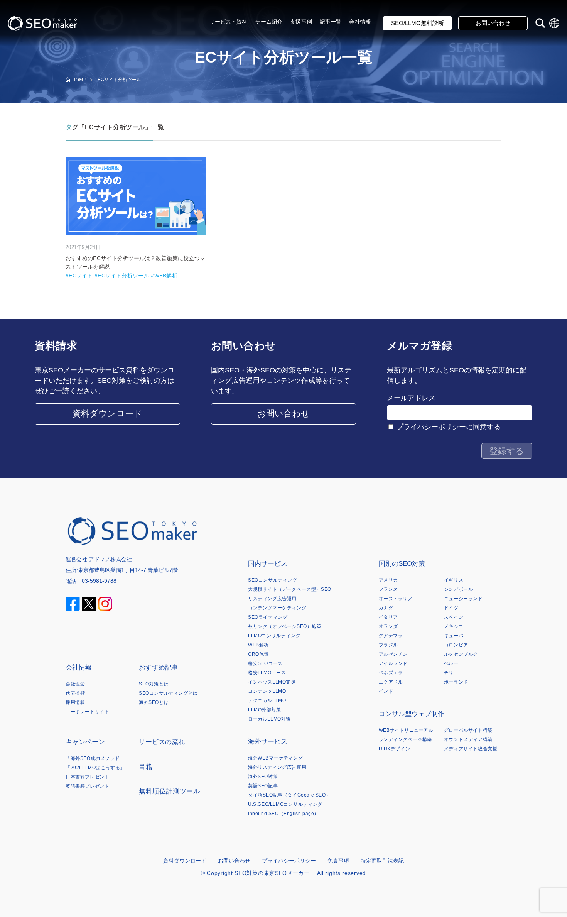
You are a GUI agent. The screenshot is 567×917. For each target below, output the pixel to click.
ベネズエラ (391, 672)
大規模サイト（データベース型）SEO (289, 589)
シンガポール (458, 589)
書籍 (145, 766)
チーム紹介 (269, 22)
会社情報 (360, 22)
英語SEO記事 (263, 785)
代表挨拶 (75, 693)
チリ (449, 672)
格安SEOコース (265, 663)
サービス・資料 (228, 22)
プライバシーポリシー (431, 427)
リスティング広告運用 (272, 598)
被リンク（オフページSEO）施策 (285, 626)
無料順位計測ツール (169, 791)
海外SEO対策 (263, 776)
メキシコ (453, 626)
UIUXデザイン (394, 748)
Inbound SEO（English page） (283, 813)
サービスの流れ (162, 742)
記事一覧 (331, 22)
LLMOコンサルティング (274, 635)
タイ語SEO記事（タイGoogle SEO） (289, 795)
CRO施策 (258, 654)
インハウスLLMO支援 (272, 682)
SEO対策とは (154, 684)
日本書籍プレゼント (87, 777)
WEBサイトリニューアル (406, 730)
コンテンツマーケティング (277, 608)
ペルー (451, 663)
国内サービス (267, 563)
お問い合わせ (493, 23)
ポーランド (456, 682)
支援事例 (301, 22)
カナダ (386, 608)
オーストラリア (396, 598)
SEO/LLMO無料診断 (417, 23)
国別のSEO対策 (402, 563)
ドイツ (451, 608)
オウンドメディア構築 (468, 739)
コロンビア (456, 645)
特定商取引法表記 (382, 861)
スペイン (453, 617)
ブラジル (388, 645)
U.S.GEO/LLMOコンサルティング (285, 804)
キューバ (453, 635)
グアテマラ (391, 635)
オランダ (388, 626)
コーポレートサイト (87, 711)
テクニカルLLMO (267, 700)
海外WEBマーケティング (275, 758)
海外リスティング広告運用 (277, 767)
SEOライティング (267, 617)
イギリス (453, 580)
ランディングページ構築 (405, 739)
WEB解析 (258, 645)
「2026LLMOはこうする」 (95, 767)
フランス (388, 589)
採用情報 (75, 702)
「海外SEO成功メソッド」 (95, 758)
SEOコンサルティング (272, 580)
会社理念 (75, 684)
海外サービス (267, 741)
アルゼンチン (393, 654)
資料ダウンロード (107, 413)
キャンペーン (85, 742)
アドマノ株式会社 (110, 559)
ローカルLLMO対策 (269, 719)
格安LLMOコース (267, 672)
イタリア (388, 617)
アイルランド (393, 663)
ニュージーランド (463, 598)
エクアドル (391, 682)
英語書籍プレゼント (87, 786)
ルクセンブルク (461, 654)
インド (386, 691)
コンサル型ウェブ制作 (411, 713)
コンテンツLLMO (267, 691)
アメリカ (388, 580)
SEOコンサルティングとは (168, 693)
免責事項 (338, 861)
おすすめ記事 (158, 667)
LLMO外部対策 (264, 709)
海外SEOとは (154, 702)
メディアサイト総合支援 (471, 748)
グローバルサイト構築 (468, 730)
